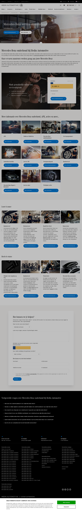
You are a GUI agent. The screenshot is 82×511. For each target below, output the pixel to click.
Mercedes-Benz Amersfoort (68, 450)
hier (13, 239)
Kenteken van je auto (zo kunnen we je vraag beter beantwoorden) (25, 344)
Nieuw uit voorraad (6, 449)
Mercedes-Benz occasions (8, 450)
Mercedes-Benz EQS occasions (9, 475)
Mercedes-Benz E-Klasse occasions (10, 457)
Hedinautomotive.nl (5, 12)
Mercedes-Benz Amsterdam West (70, 454)
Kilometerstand (54, 90)
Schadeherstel (45, 450)
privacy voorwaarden (31, 374)
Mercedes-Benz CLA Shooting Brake (30, 461)
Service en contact (65, 466)
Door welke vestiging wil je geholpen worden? (24, 351)
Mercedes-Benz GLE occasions (9, 468)
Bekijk (51, 289)
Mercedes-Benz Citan (7, 486)
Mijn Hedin (71, 5)
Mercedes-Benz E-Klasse (28, 456)
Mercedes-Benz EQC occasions (9, 473)
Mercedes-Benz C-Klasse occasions (10, 456)
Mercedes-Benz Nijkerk (67, 463)
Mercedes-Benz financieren (48, 461)
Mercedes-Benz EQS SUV (28, 478)
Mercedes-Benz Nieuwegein (68, 459)
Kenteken (62, 81)
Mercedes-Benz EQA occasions (9, 471)
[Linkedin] (70, 489)
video (29, 290)
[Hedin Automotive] (10, 5)
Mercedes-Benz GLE (26, 468)
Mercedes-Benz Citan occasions (9, 476)
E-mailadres (44, 367)
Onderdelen (44, 452)
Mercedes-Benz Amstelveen (68, 452)
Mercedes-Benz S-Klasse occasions (10, 459)
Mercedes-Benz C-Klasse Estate (29, 452)
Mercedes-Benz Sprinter (7, 489)
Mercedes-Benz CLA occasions (9, 461)
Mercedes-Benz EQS (26, 476)
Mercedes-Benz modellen (26, 447)
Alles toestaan (66, 502)
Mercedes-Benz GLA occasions (9, 463)
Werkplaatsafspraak (47, 449)
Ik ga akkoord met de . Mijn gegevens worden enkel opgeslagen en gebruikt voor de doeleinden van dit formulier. (41, 374)
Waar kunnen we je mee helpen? (21, 324)
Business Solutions (46, 467)
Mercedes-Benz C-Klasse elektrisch (30, 454)
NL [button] (77, 1)
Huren (43, 465)
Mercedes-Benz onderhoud (46, 447)
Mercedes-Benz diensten (46, 456)
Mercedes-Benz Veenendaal (68, 461)
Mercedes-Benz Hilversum (68, 457)
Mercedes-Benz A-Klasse (28, 449)
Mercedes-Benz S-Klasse (28, 457)
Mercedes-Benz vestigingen (66, 447)
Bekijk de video (7, 237)
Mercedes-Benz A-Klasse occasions (10, 452)
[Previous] (1, 230)
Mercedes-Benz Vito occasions (9, 478)
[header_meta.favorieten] (64, 5)
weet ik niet (70, 81)
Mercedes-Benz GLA (26, 463)
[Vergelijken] (60, 5)
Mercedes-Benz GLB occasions (9, 464)
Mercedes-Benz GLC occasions (9, 466)
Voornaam (15, 361)
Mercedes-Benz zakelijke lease (49, 460)
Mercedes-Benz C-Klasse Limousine (30, 450)
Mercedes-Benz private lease (49, 458)
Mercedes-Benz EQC (26, 473)
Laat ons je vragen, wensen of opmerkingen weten (25, 330)
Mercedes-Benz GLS (26, 469)
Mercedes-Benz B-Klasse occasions (10, 454)
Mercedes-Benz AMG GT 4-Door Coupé (31, 480)
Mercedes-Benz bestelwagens (7, 484)
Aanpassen (66, 506)
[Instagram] (63, 489)
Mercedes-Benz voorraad (6, 447)
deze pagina (32, 287)
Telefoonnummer (17, 367)
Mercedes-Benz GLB (26, 464)
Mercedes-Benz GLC (26, 466)
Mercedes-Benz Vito (6, 487)
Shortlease (44, 463)
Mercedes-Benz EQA (26, 471)
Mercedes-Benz (14, 12)
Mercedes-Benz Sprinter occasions (10, 480)
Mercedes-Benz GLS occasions (9, 469)
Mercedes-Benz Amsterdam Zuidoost (70, 456)
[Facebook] (65, 489)
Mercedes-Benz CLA (26, 459)
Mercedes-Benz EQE (26, 475)
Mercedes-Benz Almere (67, 449)
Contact (64, 468)
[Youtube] (68, 489)
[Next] (80, 230)
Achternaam (44, 361)
